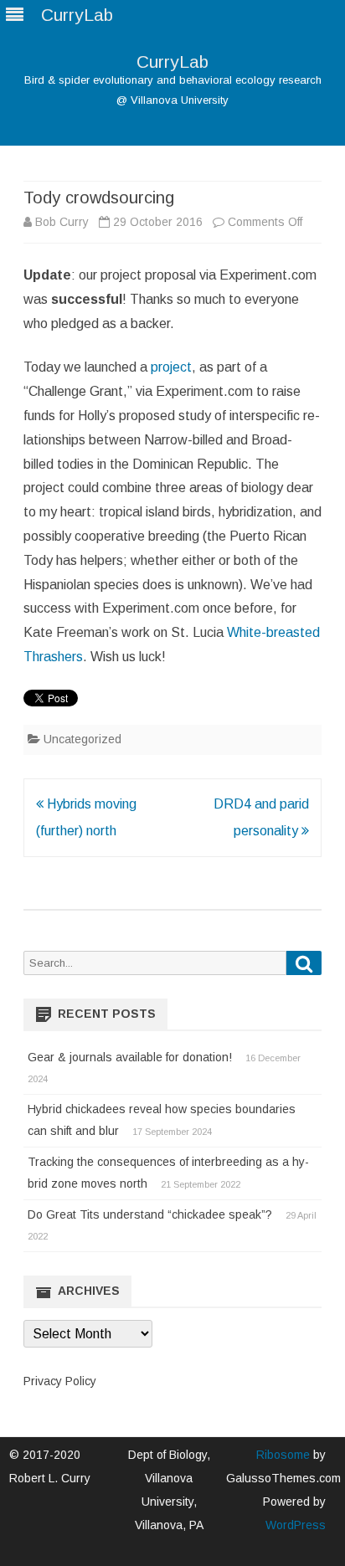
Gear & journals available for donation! (130, 1057)
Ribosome (283, 1454)
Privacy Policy (59, 1381)
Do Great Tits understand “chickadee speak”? (150, 1214)
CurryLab (172, 61)
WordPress (295, 1525)
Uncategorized (82, 739)
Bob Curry (62, 221)
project (171, 367)
